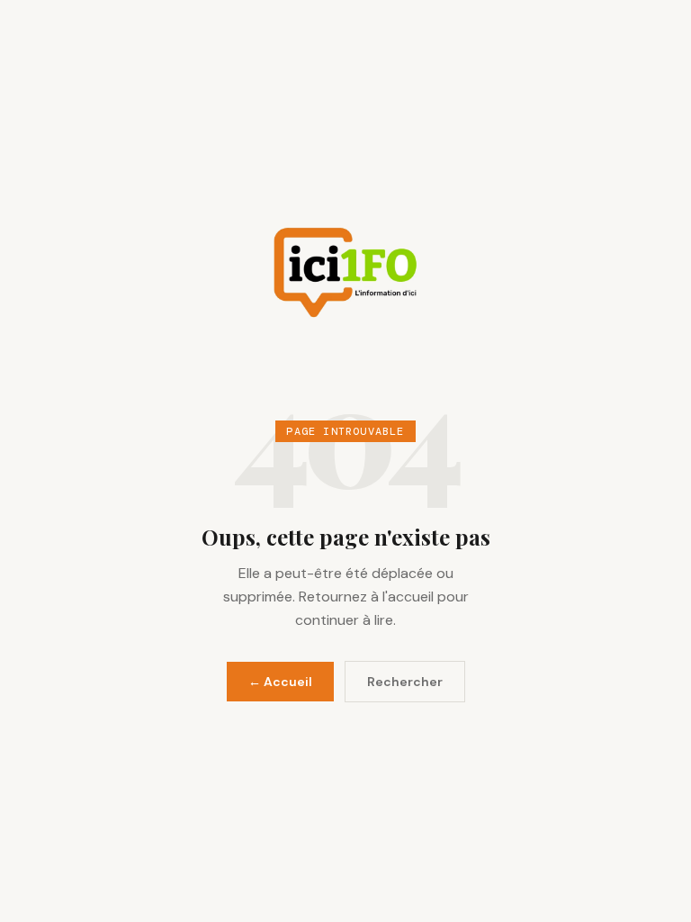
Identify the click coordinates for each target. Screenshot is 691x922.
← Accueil (280, 681)
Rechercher (405, 681)
